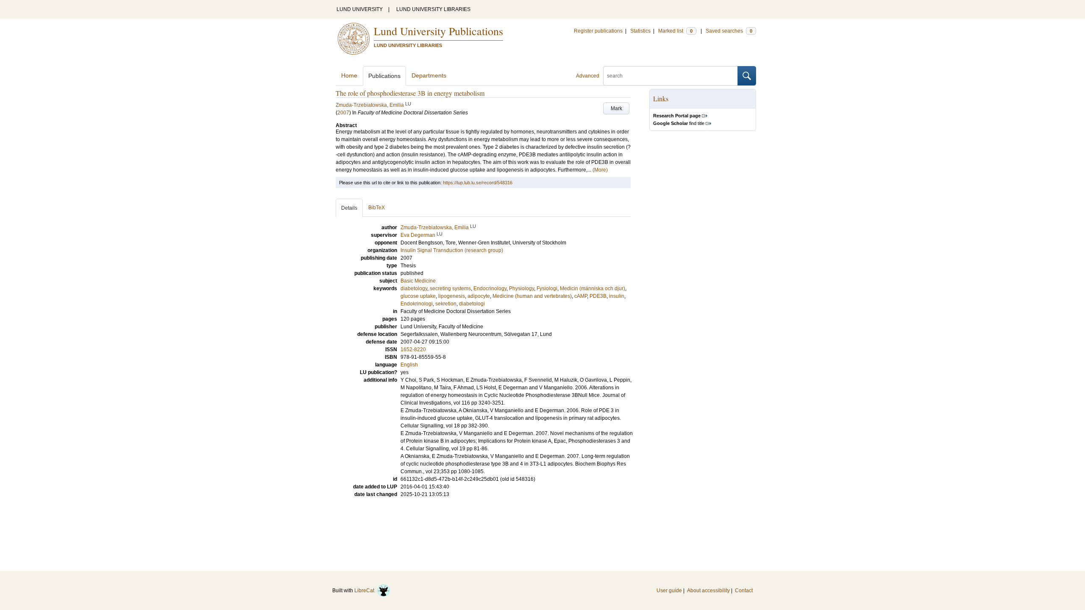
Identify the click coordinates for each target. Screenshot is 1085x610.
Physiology (521, 288)
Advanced (587, 76)
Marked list (675, 31)
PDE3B (598, 296)
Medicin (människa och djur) (592, 288)
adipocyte (478, 296)
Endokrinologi (417, 304)
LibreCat (365, 590)
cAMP (580, 296)
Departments (429, 75)
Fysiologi (547, 288)
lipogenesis (451, 296)
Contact (744, 590)
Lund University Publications (438, 31)
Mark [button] (616, 108)
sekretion (445, 304)
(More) (600, 170)
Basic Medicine (418, 281)
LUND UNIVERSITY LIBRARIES (433, 9)
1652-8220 (413, 349)
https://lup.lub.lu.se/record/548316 (477, 182)
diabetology (414, 288)
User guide (669, 590)
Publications (384, 75)
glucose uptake (418, 296)
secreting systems (450, 288)
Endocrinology (489, 288)
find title (678, 123)
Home (349, 75)
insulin (616, 296)
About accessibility (708, 590)
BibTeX (376, 208)
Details (349, 208)
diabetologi (472, 304)
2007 (343, 113)
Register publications (598, 31)
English (409, 365)
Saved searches (729, 31)
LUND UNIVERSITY (360, 9)
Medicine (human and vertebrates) (532, 296)
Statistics (640, 31)
